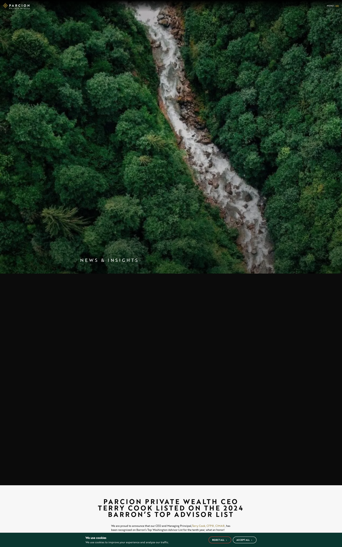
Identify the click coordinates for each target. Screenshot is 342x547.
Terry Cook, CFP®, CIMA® (208, 525)
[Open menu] (337, 6)
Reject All (218, 539)
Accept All (243, 539)
